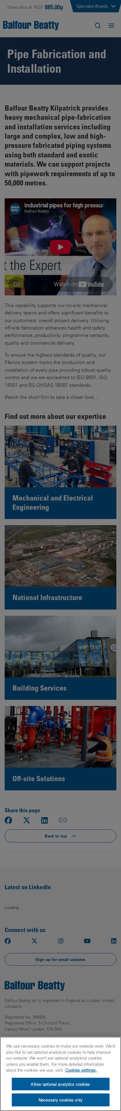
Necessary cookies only (60, 1099)
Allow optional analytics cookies (60, 1084)
